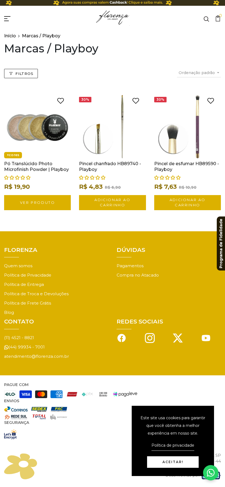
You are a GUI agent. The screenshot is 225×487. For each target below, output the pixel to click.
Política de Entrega (24, 284)
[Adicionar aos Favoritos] (60, 100)
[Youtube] (206, 337)
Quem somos (18, 265)
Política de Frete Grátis (27, 303)
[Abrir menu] (13, 18)
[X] (178, 337)
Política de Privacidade (27, 275)
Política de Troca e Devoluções (36, 293)
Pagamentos (130, 265)
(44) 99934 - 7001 (27, 347)
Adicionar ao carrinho (112, 202)
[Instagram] (150, 337)
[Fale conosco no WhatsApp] (210, 472)
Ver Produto (37, 202)
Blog (9, 312)
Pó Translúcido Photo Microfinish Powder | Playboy (36, 166)
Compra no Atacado (138, 275)
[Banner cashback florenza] (112, 3)
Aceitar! (172, 462)
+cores (13, 155)
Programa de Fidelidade (220, 243)
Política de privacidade (172, 445)
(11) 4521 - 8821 (19, 337)
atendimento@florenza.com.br (36, 356)
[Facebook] (121, 337)
